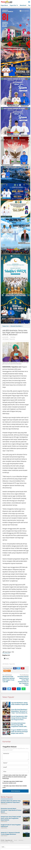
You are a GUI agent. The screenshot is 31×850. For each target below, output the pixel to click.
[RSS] (9, 671)
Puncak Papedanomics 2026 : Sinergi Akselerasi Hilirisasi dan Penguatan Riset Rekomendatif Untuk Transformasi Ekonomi (19, 720)
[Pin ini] (14, 688)
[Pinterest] (22, 668)
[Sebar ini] (4, 688)
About (15, 840)
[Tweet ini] (9, 688)
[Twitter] (19, 668)
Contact (12, 841)
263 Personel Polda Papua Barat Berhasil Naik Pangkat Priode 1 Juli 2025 (8, 678)
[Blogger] (5, 671)
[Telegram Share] (19, 688)
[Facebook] (15, 668)
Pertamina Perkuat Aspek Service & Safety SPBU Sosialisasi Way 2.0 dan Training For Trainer (23, 680)
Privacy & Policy (4, 841)
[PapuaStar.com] (7, 2)
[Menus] (29, 2)
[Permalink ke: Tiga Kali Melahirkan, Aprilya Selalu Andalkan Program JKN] (6, 705)
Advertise (21, 840)
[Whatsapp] (24, 688)
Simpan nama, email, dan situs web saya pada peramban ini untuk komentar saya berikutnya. (14, 776)
